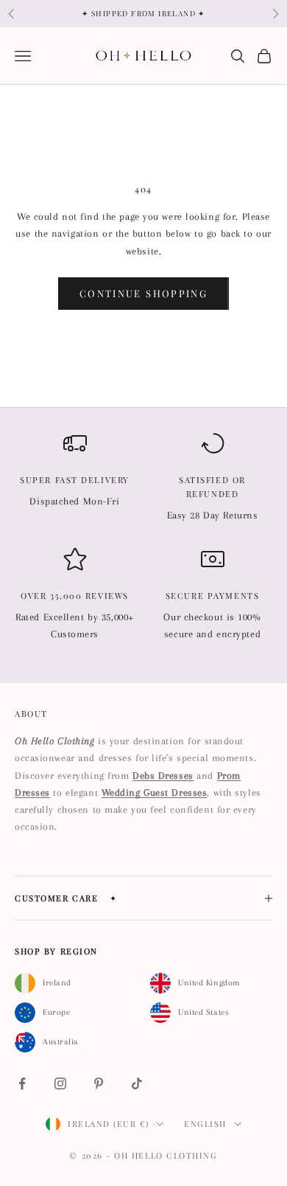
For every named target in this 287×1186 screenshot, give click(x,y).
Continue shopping (143, 293)
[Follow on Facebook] (22, 1083)
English (205, 1123)
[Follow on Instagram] (60, 1083)
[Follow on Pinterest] (98, 1083)
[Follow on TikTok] (137, 1083)
